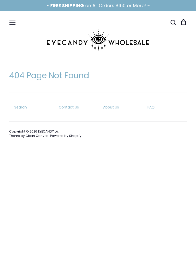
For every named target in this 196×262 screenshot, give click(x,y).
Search (20, 107)
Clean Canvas (37, 136)
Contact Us (69, 107)
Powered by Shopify (65, 136)
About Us (111, 107)
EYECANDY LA (48, 131)
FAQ (151, 107)
